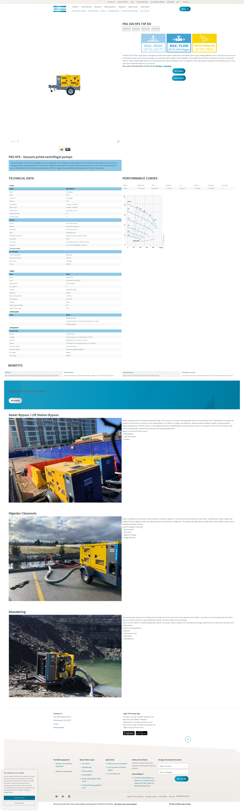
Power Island (145, 7)
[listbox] (65, 149)
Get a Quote (15, 400)
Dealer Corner (133, 7)
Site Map (172, 796)
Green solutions (87, 771)
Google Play (141, 733)
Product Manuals (123, 2)
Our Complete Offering (157, 2)
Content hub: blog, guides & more (92, 786)
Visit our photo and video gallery (117, 768)
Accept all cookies (19, 798)
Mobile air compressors (64, 771)
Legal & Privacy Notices (135, 796)
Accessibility (162, 796)
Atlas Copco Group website (117, 763)
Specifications (126, 28)
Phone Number (58, 727)
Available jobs (87, 767)
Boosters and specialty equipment (64, 764)
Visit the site (181, 779)
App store (129, 733)
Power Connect (145, 28)
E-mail (55, 724)
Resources (98, 7)
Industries (122, 7)
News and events (110, 7)
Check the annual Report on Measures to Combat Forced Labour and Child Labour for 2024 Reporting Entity (144, 782)
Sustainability (86, 775)
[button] (65, 83)
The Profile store (114, 774)
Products (75, 7)
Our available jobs (142, 2)
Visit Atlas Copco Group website (125, 804)
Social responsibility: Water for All (91, 780)
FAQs (132, 2)
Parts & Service (86, 7)
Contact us (111, 2)
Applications (136, 28)
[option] (61, 149)
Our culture (86, 763)
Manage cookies (151, 796)
